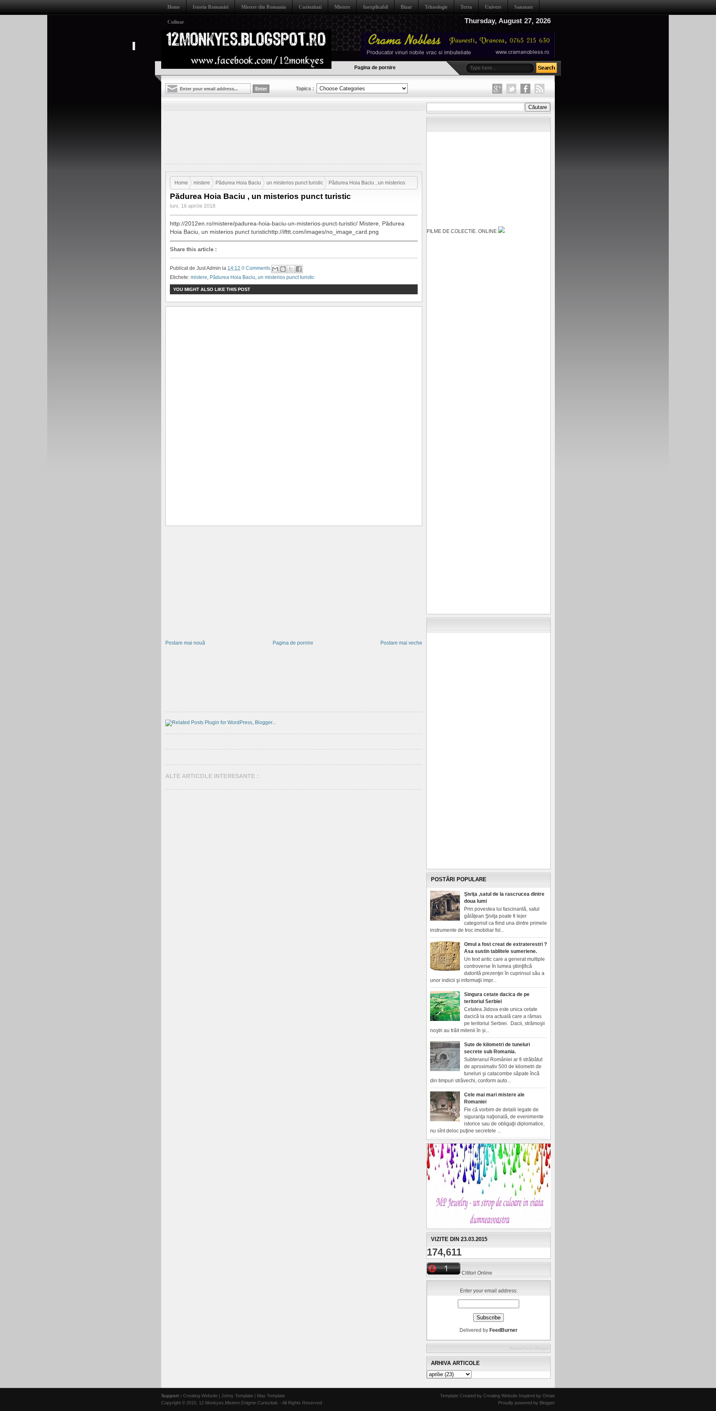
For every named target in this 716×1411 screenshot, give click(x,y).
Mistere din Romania (263, 7)
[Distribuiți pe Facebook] (299, 269)
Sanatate (523, 7)
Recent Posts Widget (528, 1348)
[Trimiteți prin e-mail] (275, 269)
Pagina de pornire (375, 67)
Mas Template (271, 1395)
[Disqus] (294, 416)
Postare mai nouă (185, 643)
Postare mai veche (401, 643)
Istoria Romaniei (210, 7)
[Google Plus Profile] (497, 89)
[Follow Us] (511, 89)
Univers (493, 7)
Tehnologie (436, 7)
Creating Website (200, 1395)
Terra (466, 7)
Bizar (406, 7)
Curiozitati (310, 7)
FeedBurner (503, 1330)
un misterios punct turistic (294, 183)
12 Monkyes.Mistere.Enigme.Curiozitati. (239, 1402)
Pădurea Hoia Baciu (238, 183)
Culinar (175, 22)
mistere (202, 183)
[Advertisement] (316, 136)
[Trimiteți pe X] (291, 269)
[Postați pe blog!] (283, 269)
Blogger (547, 1402)
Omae (548, 1395)
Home (173, 7)
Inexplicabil (375, 7)
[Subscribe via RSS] (539, 89)
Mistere (342, 7)
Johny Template (237, 1395)
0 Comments (256, 268)
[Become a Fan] (525, 89)
